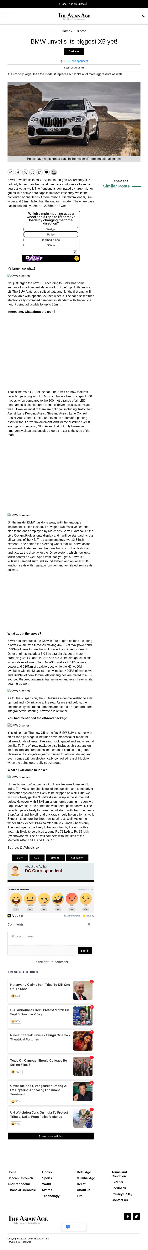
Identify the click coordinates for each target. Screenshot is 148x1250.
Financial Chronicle (22, 1190)
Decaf (81, 1184)
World (46, 1184)
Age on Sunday (77, 3)
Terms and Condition (119, 1174)
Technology (51, 1196)
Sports (47, 1178)
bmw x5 (55, 857)
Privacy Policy (122, 1194)
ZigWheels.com (30, 847)
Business (74, 51)
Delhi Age (84, 1172)
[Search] (144, 16)
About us (83, 1190)
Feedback (119, 1188)
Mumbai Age (86, 1178)
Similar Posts (116, 186)
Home (12, 1172)
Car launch (77, 857)
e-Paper (63, 3)
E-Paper (117, 1182)
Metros (47, 1190)
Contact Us (120, 1200)
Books (47, 1172)
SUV (37, 857)
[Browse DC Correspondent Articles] (15, 870)
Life (79, 1196)
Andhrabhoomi (19, 1184)
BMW (20, 857)
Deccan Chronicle (21, 1178)
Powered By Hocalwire (19, 1242)
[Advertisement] (51, 352)
